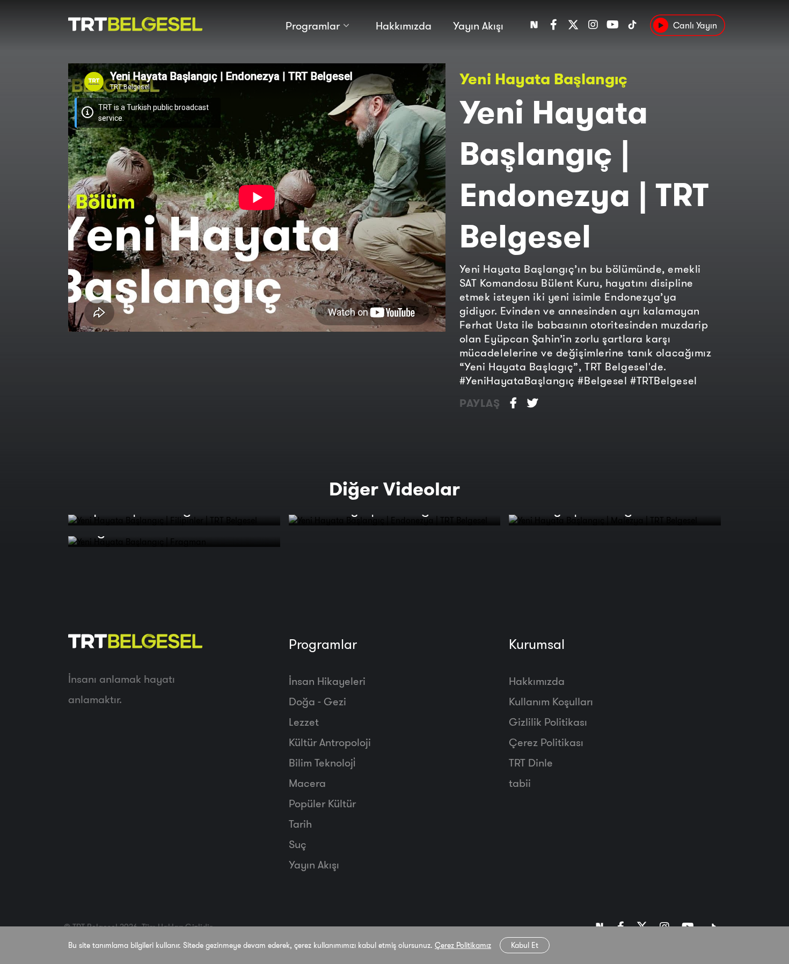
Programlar (313, 25)
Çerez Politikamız (463, 945)
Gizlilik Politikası (548, 721)
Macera (307, 783)
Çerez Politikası (546, 742)
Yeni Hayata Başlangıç (543, 79)
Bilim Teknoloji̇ (322, 762)
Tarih (300, 823)
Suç (297, 844)
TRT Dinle (531, 762)
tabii (520, 783)
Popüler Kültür (322, 803)
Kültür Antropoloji (330, 742)
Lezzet (304, 721)
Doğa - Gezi (317, 701)
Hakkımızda (404, 25)
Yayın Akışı (478, 25)
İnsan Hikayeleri (327, 681)
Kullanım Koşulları (551, 701)
